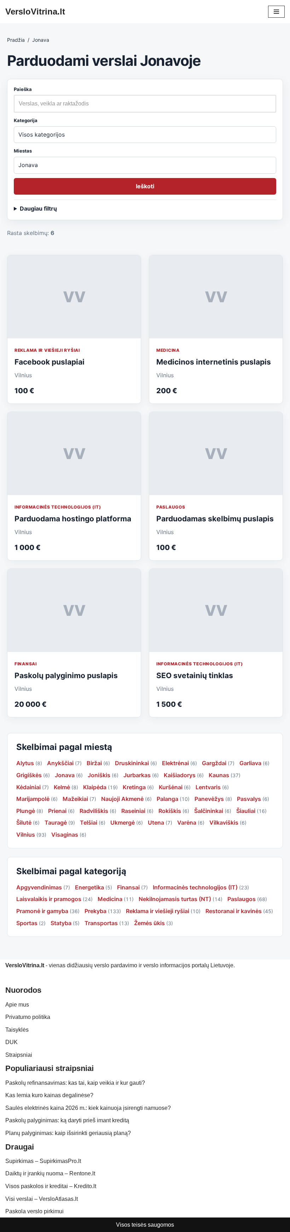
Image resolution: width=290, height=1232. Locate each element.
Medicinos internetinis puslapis (213, 361)
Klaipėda (94, 787)
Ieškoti (145, 186)
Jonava (65, 775)
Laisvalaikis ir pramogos (48, 898)
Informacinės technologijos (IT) (57, 507)
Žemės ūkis (149, 923)
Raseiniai (133, 810)
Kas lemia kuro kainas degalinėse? (49, 1095)
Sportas (26, 923)
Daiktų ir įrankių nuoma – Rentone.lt (50, 1173)
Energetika (89, 887)
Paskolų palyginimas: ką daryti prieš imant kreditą (67, 1120)
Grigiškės (29, 775)
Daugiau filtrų (38, 208)
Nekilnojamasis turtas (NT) (175, 898)
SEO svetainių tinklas (194, 675)
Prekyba (95, 911)
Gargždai (214, 763)
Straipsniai (18, 1055)
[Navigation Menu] (276, 12)
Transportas (101, 923)
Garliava (250, 763)
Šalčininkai (208, 810)
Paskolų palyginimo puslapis (66, 675)
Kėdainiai (28, 787)
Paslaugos (170, 507)
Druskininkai (132, 763)
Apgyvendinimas (39, 887)
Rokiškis (169, 810)
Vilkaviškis (223, 822)
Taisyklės (17, 1030)
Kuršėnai (170, 787)
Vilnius (25, 834)
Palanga (167, 798)
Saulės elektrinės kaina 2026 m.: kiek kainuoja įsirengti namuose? (88, 1108)
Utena (156, 822)
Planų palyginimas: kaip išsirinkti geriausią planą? (68, 1133)
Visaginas (64, 834)
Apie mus (17, 1005)
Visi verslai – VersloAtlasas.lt (41, 1199)
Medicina (168, 350)
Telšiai (88, 822)
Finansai (25, 663)
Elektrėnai (175, 763)
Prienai (57, 810)
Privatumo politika (27, 1017)
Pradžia (16, 40)
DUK (11, 1042)
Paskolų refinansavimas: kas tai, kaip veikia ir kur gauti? (75, 1083)
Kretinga (134, 787)
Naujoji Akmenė (122, 798)
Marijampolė (33, 798)
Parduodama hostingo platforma (72, 518)
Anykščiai (60, 763)
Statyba (61, 923)
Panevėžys (209, 798)
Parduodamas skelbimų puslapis (215, 518)
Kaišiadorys (180, 775)
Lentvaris (208, 787)
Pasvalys (249, 798)
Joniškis (99, 775)
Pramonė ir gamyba (42, 911)
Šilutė (23, 822)
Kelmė (62, 787)
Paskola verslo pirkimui (34, 1211)
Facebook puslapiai (49, 361)
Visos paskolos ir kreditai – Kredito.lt (50, 1186)
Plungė (25, 810)
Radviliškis (94, 810)
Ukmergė (122, 822)
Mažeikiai (75, 798)
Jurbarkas (137, 775)
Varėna (186, 822)
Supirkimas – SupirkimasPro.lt (43, 1161)
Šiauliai (245, 810)
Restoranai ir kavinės (233, 911)
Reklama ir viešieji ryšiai (47, 350)
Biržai (94, 763)
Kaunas (219, 775)
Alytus (25, 763)
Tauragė (56, 822)
